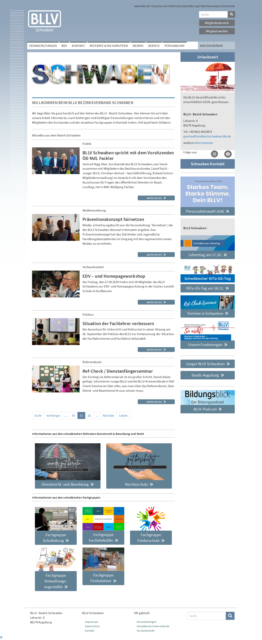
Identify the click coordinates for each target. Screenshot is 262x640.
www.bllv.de (142, 6)
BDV (64, 46)
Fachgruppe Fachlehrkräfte (101, 537)
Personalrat (174, 46)
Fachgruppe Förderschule (149, 537)
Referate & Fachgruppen (109, 46)
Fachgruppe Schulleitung (54, 537)
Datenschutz (92, 626)
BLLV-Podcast (206, 409)
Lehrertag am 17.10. (206, 254)
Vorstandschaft (146, 630)
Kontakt (78, 46)
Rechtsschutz (137, 484)
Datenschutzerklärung (184, 6)
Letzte (123, 415)
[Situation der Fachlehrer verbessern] (56, 331)
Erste (38, 415)
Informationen (203, 143)
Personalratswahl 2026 (205, 211)
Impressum (159, 6)
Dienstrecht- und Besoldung (65, 484)
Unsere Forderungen (205, 344)
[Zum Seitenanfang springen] (1, 638)
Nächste (108, 415)
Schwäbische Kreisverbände (153, 626)
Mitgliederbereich (217, 23)
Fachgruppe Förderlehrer (102, 577)
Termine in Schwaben (205, 313)
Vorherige (53, 415)
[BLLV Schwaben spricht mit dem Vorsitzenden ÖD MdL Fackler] (56, 160)
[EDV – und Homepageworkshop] (56, 284)
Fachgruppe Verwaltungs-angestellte (55, 581)
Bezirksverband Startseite (218, 6)
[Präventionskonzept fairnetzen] (56, 227)
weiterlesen (154, 198)
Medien (138, 46)
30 (73, 415)
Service (154, 46)
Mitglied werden (217, 31)
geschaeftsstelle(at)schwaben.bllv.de (207, 136)
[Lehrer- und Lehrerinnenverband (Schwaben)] (44, 20)
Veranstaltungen (43, 46)
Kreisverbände (211, 46)
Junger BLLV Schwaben (206, 363)
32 (89, 415)
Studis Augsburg (205, 375)
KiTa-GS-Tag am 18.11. (205, 288)
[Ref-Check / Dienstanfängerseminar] (56, 379)
